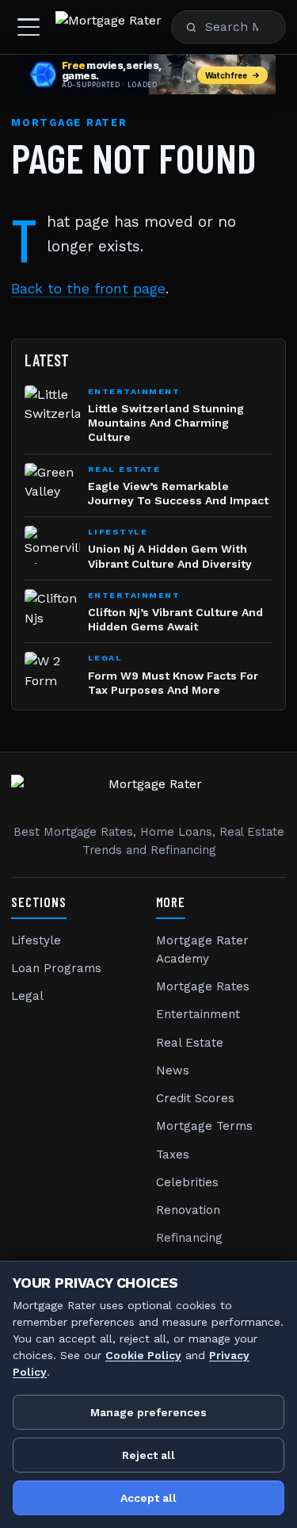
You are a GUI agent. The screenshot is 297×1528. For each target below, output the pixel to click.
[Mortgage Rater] (108, 27)
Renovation (188, 1210)
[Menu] (28, 27)
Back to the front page (88, 289)
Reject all (148, 1455)
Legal (27, 996)
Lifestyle (36, 940)
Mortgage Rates (202, 986)
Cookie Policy (143, 1355)
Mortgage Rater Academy (202, 949)
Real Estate (189, 1043)
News (172, 1070)
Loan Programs (56, 968)
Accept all (148, 1498)
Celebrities (187, 1182)
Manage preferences (148, 1412)
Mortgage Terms (204, 1126)
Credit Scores (195, 1098)
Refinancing (189, 1238)
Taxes (172, 1154)
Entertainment (198, 1014)
